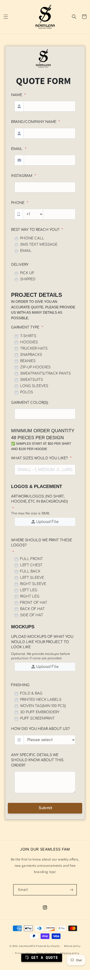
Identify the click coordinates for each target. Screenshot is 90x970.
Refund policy (72, 946)
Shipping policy (69, 953)
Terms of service (46, 953)
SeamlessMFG (27, 946)
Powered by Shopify (48, 946)
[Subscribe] (71, 889)
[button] (6, 17)
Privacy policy (23, 953)
